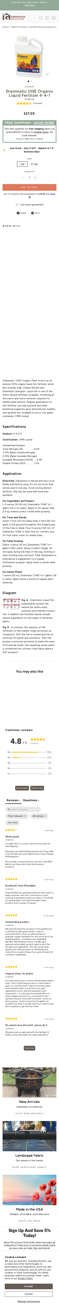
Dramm (29, 87)
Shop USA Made (29, 1221)
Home (6, 27)
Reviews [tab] (13, 800)
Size (29, 159)
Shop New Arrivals (29, 1113)
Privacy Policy (25, 1278)
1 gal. (22, 164)
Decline (29, 1294)
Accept (29, 1286)
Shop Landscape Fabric (29, 1167)
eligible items (41, 132)
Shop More (44, 123)
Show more (29, 1048)
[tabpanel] (29, 930)
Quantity (29, 172)
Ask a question (22, 788)
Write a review (37, 788)
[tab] (31, 800)
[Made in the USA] (29, 1190)
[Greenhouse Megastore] (14, 16)
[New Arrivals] (29, 1082)
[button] (29, 752)
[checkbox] (12, 822)
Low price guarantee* (32, 204)
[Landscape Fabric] (29, 1136)
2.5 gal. (34, 164)
